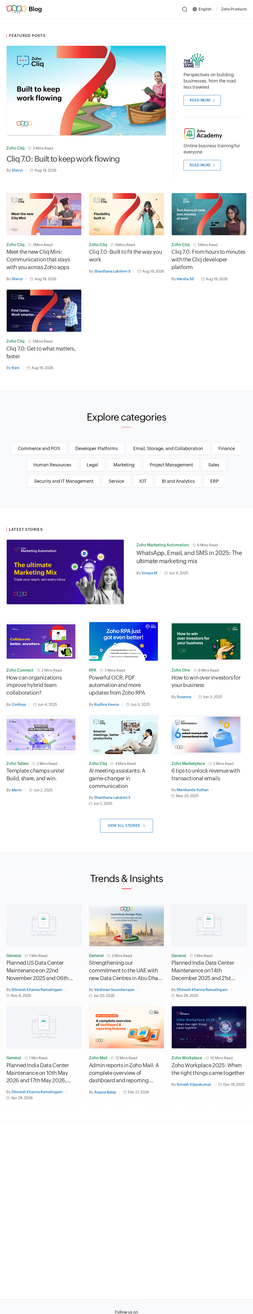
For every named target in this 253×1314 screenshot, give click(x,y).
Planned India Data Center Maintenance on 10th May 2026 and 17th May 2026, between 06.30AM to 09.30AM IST (44, 1073)
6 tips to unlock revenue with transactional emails (205, 775)
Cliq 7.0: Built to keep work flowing (63, 158)
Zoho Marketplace (188, 763)
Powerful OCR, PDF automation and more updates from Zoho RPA (117, 685)
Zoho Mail (98, 1058)
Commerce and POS (39, 448)
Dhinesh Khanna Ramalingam (37, 989)
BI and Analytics (178, 481)
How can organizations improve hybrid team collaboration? (34, 685)
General (13, 955)
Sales (213, 464)
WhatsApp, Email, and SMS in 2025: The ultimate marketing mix (189, 557)
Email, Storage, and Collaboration (168, 448)
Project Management (171, 464)
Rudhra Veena (106, 704)
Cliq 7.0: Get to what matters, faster (41, 352)
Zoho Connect (19, 670)
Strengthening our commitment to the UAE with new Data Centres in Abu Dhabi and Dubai (126, 971)
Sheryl (17, 170)
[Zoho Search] (184, 9)
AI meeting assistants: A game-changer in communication (117, 778)
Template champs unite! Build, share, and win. (35, 775)
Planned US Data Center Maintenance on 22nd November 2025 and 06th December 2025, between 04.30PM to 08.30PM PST (37, 971)
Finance (226, 448)
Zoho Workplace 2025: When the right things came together (207, 1069)
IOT (143, 481)
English (205, 9)
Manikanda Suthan (193, 790)
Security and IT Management (63, 481)
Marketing (123, 464)
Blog (35, 8)
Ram (16, 368)
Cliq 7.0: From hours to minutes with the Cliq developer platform (208, 259)
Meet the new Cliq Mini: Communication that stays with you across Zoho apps (38, 259)
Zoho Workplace (186, 1058)
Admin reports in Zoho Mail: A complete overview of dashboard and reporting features (124, 1073)
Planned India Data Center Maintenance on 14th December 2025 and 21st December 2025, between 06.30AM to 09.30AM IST (202, 971)
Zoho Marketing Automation (162, 545)
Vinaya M (149, 573)
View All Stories (124, 826)
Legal (92, 464)
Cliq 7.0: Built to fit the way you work (125, 256)
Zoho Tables (17, 763)
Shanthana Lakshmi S (112, 271)
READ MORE (200, 100)
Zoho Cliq (15, 148)
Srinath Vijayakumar (194, 1084)
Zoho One (180, 670)
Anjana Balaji (105, 1092)
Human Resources (52, 464)
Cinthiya (19, 704)
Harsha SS (185, 279)
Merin (17, 790)
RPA (92, 670)
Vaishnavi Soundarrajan (114, 989)
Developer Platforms (96, 448)
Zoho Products (234, 9)
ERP (214, 481)
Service (116, 481)
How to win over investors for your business (205, 681)
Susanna (184, 697)
